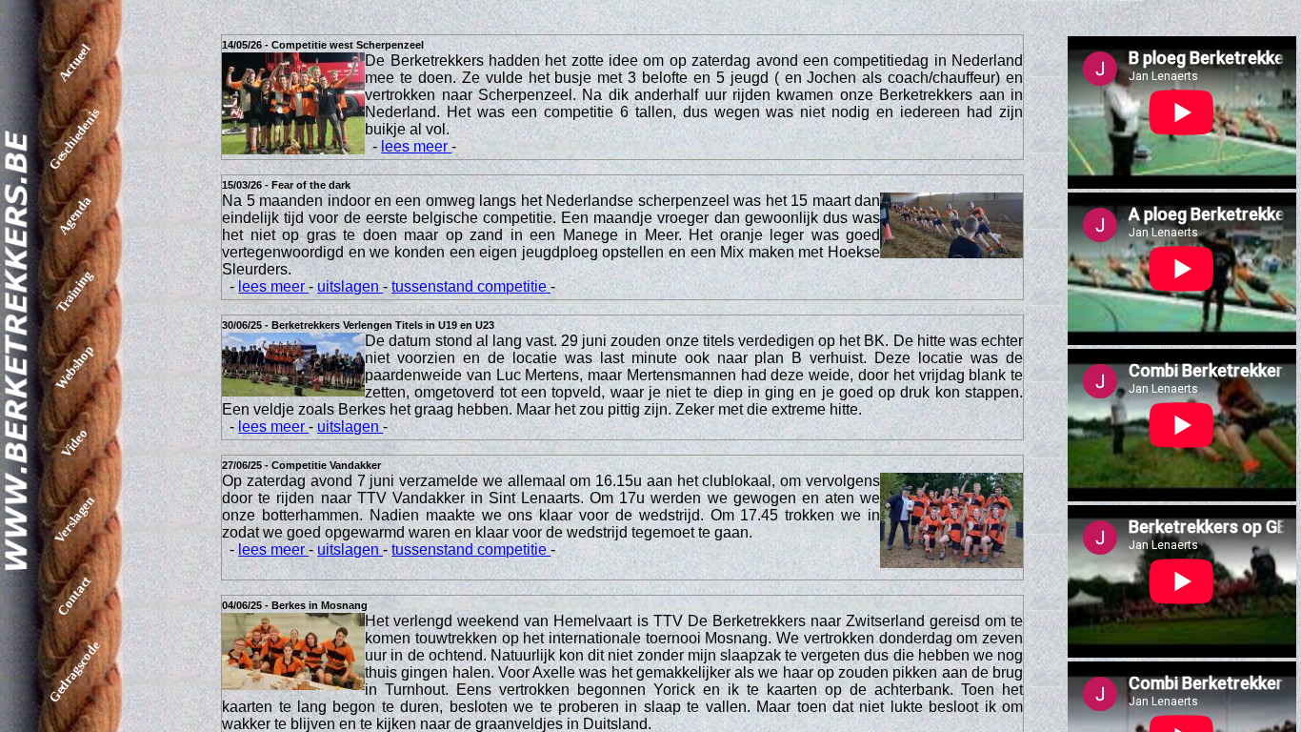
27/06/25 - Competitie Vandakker (301, 465)
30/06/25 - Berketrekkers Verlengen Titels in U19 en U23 (358, 325)
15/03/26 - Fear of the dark (286, 185)
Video (74, 443)
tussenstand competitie (470, 286)
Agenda (74, 214)
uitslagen (350, 286)
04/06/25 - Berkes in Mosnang (295, 605)
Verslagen (74, 520)
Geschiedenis (75, 139)
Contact (73, 596)
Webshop (74, 367)
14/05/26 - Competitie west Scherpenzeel (323, 45)
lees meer (416, 146)
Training (74, 291)
